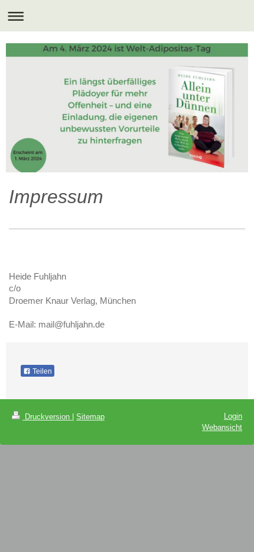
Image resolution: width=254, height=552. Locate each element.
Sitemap (90, 416)
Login (233, 416)
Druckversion (47, 416)
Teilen (41, 371)
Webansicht (222, 427)
